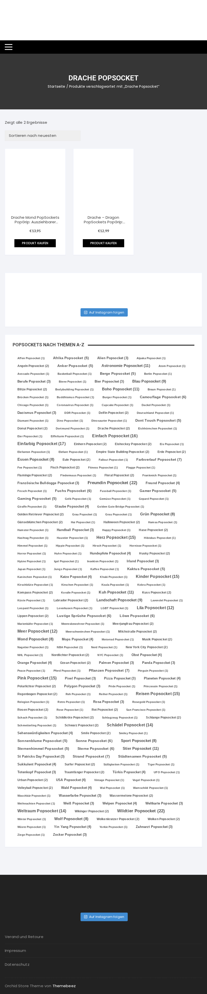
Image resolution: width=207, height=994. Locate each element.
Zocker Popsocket (70, 834)
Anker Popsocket (75, 366)
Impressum (15, 950)
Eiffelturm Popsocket (67, 436)
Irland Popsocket (143, 561)
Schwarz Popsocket (81, 725)
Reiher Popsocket (113, 694)
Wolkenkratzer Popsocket (118, 819)
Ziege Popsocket (31, 834)
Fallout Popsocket (113, 459)
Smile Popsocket (96, 733)
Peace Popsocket (31, 670)
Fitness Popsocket (103, 467)
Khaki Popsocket (113, 576)
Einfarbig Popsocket (41, 443)
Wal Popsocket (112, 787)
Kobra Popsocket (151, 584)
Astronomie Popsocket (125, 365)
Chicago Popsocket (32, 405)
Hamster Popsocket (32, 530)
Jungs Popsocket (68, 569)
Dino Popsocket (70, 420)
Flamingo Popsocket (34, 475)
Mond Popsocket (35, 639)
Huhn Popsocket (68, 553)
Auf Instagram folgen (106, 312)
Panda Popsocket (158, 663)
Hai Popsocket (83, 522)
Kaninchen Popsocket (34, 576)
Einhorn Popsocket (90, 444)
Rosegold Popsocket (148, 701)
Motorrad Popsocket (118, 639)
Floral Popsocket (119, 475)
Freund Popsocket (163, 483)
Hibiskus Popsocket (159, 537)
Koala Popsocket (115, 584)
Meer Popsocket (37, 631)
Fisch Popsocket (65, 467)
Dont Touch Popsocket (158, 420)
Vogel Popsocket (146, 780)
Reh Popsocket (78, 694)
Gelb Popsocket (78, 498)
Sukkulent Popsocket (36, 764)
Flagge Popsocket (140, 467)
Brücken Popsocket (32, 397)
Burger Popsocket (117, 397)
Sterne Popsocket (95, 749)
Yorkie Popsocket (113, 826)
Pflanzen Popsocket (109, 670)
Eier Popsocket (29, 436)
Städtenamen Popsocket (142, 756)
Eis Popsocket (172, 444)
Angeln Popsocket (33, 366)
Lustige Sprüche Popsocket (84, 616)
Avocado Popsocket (33, 373)
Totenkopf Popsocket (36, 772)
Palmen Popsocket (116, 663)
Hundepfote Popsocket (110, 553)
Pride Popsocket (122, 686)
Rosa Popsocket (108, 702)
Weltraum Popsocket (41, 811)
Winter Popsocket (31, 819)
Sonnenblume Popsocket (42, 741)
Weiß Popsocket (78, 803)
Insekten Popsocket (102, 561)
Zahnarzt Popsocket (154, 827)
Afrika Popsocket (71, 358)
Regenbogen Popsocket (37, 694)
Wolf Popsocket (71, 819)
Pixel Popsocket (80, 678)
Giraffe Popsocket (31, 506)
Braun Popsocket (162, 389)
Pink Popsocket (37, 678)
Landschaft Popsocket (119, 600)
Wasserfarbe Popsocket (80, 795)
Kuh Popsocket (116, 592)
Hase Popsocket (153, 530)
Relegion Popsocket (33, 701)
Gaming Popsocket (37, 499)
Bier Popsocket (109, 381)
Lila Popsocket (155, 608)
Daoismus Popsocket (36, 413)
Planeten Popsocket (162, 678)
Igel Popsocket (66, 561)
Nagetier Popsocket (32, 647)
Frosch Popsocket (32, 490)
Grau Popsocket (118, 514)
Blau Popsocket (149, 381)
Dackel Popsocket (156, 405)
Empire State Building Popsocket (122, 452)
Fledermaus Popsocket (78, 475)
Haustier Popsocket (72, 537)
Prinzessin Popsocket (161, 686)
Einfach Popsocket (114, 435)
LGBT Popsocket (114, 608)
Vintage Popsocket (109, 780)
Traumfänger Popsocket (84, 772)
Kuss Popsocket (156, 592)
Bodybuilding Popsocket (74, 389)
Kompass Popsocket (35, 592)
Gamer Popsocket (158, 491)
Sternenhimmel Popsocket (43, 749)
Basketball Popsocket (75, 373)
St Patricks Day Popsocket (40, 756)
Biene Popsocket (72, 381)
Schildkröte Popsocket (75, 717)
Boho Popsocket (120, 389)
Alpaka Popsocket (151, 358)
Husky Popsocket (154, 553)
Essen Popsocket (35, 459)
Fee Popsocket (29, 467)
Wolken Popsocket (164, 819)
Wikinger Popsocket (92, 811)
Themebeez (64, 985)
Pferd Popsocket (67, 670)
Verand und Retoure (24, 936)
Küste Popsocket (31, 600)
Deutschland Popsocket (155, 412)
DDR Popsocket (77, 412)
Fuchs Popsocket (73, 491)
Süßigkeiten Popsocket (122, 764)
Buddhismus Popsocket (75, 397)
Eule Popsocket (76, 459)
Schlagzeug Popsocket (120, 717)
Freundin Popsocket (112, 482)
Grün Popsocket (157, 514)
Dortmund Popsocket (72, 428)
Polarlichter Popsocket (36, 686)
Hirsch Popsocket (107, 545)
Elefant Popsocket (73, 451)
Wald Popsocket (76, 788)
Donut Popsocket (32, 428)
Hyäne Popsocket (31, 561)
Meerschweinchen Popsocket (88, 631)
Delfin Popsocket (113, 413)
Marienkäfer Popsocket (35, 623)
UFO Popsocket (167, 772)
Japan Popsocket (31, 569)
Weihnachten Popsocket (36, 803)
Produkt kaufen (35, 243)
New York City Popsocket (147, 647)
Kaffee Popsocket (104, 569)
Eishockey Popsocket (133, 444)
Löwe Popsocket (137, 616)
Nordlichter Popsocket (70, 655)
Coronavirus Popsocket (75, 405)
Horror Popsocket (31, 553)
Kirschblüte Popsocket (35, 584)
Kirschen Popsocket (77, 584)
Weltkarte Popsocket (164, 803)
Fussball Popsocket (115, 490)
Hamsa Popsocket (162, 522)
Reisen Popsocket (158, 693)
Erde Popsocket (172, 452)
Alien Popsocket (112, 358)
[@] (28, 288)
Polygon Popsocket (82, 686)
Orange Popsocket (34, 663)
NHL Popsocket (30, 655)
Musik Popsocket (157, 639)
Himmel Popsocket (32, 545)
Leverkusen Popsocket (74, 608)
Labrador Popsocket (71, 600)
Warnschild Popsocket (150, 787)
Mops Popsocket (77, 639)
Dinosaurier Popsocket (109, 420)
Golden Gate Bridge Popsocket (120, 506)
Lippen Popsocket (32, 616)
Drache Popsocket (114, 428)
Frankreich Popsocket (159, 475)
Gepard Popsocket (154, 498)
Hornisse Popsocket (145, 545)
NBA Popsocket (70, 647)
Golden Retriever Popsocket (40, 514)
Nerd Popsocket (104, 647)
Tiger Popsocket (161, 764)
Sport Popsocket (139, 741)
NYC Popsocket (110, 655)
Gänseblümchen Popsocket (40, 522)
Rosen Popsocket (32, 709)
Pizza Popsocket (120, 678)
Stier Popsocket (141, 748)
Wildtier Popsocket (141, 811)
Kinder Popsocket (157, 576)
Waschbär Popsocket (33, 795)
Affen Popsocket (31, 358)
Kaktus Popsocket (146, 569)
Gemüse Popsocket (115, 498)
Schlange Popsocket (163, 717)
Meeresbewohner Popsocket (82, 623)
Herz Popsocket (116, 537)
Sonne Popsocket (94, 741)
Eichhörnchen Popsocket (157, 428)
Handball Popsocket (75, 530)
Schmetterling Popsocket (36, 725)
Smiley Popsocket (133, 733)
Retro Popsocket (71, 701)
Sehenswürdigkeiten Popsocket (45, 733)
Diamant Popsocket (32, 420)
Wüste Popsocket (31, 826)
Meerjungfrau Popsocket (133, 624)
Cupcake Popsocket (117, 405)
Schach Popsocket (32, 717)
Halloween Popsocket (122, 522)
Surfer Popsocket (80, 764)
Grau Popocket (84, 514)
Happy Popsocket (116, 530)
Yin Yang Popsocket (72, 827)
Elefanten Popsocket (33, 451)
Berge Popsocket (118, 374)
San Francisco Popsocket (145, 709)
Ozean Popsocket (75, 663)
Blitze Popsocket (32, 389)
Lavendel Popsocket (167, 600)
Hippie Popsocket (70, 545)
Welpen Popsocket (119, 803)
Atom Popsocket (172, 365)
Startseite (56, 86)
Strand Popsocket (91, 756)
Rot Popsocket (105, 709)
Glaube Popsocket (72, 506)
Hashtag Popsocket (32, 537)
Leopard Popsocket (32, 608)
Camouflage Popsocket (163, 397)
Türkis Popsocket (129, 772)
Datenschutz (17, 964)
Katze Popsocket (76, 577)
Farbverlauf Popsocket (159, 459)
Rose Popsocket (70, 709)
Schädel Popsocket (130, 725)
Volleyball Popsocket (35, 788)
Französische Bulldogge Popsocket (48, 483)
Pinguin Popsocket (153, 670)
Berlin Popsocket (158, 373)
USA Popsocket (71, 780)
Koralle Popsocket (75, 592)
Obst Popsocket (147, 655)
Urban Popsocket (32, 780)
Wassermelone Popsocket (131, 795)
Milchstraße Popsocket (137, 631)
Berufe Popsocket (33, 381)
